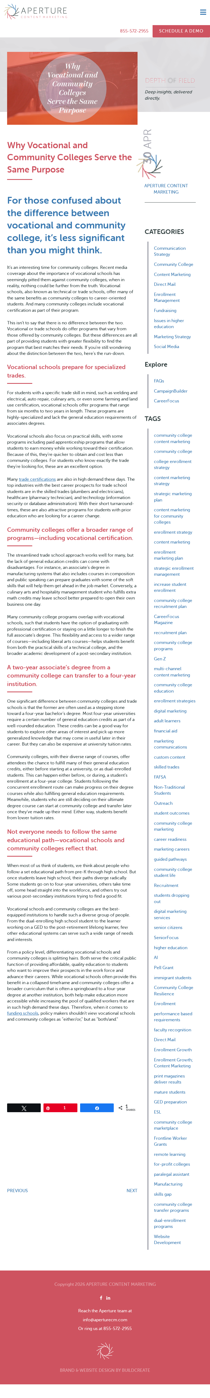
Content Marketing (172, 274)
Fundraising (165, 310)
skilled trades (166, 767)
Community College (173, 264)
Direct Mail (165, 284)
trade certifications (37, 479)
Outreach (163, 803)
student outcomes (171, 813)
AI (156, 957)
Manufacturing (168, 1184)
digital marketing (170, 711)
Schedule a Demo (181, 31)
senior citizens (168, 927)
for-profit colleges (172, 1164)
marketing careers (171, 849)
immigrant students (172, 977)
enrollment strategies (175, 701)
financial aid (165, 731)
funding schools (22, 1013)
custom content (169, 757)
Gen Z (160, 659)
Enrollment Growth (173, 1049)
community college (173, 451)
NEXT (132, 1190)
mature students (169, 1092)
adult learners (167, 721)
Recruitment (166, 885)
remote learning (169, 1154)
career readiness (170, 839)
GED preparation (170, 1102)
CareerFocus (166, 401)
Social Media (166, 346)
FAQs (159, 381)
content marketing (172, 542)
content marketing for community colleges (172, 516)
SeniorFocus (166, 937)
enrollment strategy (173, 532)
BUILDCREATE (136, 1370)
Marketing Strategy (172, 336)
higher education (170, 947)
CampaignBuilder (171, 391)
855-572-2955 (134, 31)
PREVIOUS (17, 1190)
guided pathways (170, 859)
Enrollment (165, 1003)
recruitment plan (170, 632)
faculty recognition (172, 1030)
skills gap (162, 1194)
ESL (157, 1112)
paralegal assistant (171, 1174)
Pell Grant (163, 967)
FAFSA (160, 777)
